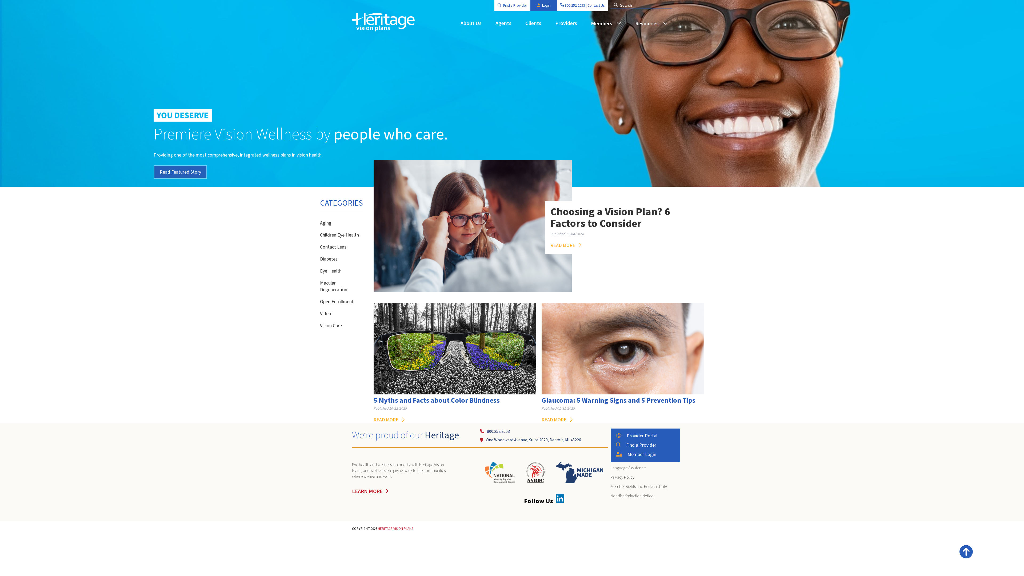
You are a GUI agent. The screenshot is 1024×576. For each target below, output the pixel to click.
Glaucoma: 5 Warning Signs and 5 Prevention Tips (618, 400)
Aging (325, 223)
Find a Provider (515, 5)
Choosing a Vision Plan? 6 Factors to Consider (610, 218)
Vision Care (331, 325)
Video (325, 313)
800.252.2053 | (576, 5)
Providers (566, 23)
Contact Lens (333, 247)
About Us (471, 23)
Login (546, 5)
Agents (503, 23)
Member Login (641, 454)
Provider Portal (642, 436)
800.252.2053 (498, 431)
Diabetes (329, 259)
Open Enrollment (337, 301)
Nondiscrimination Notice (632, 496)
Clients (533, 23)
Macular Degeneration (333, 286)
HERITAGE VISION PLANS (395, 528)
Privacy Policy (622, 477)
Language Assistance (628, 468)
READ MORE (562, 245)
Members (601, 23)
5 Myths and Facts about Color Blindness (437, 400)
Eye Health (331, 271)
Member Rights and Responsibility (639, 487)
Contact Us (596, 5)
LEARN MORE (367, 491)
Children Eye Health (339, 235)
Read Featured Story (180, 172)
